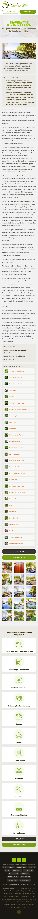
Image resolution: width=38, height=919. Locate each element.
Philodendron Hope (15, 377)
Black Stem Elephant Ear (17, 473)
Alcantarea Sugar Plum (16, 460)
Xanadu (11, 397)
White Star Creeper (15, 537)
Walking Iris (12, 429)
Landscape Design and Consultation (19, 651)
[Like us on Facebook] (14, 860)
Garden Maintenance (19, 688)
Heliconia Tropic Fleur (16, 448)
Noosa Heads (17, 870)
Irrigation (19, 779)
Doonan (32, 867)
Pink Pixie (12, 531)
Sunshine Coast (25, 880)
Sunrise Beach (25, 877)
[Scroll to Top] (19, 912)
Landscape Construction (19, 670)
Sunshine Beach (12, 880)
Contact (33, 884)
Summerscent (13, 524)
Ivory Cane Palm (14, 454)
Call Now (11, 12)
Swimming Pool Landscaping (19, 706)
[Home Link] (15, 5)
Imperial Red (13, 390)
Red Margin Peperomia (16, 486)
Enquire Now (28, 12)
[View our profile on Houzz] (24, 860)
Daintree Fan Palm (15, 467)
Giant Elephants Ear (15, 384)
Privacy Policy (23, 884)
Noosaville (25, 873)
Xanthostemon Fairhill (16, 435)
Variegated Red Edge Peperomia (19, 409)
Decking (19, 724)
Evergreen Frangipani (16, 544)
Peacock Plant (13, 480)
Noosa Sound (28, 870)
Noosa (7, 870)
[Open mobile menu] (35, 5)
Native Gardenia (14, 441)
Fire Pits (19, 742)
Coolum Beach (21, 867)
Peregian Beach (13, 877)
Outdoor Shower (19, 760)
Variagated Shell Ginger (17, 371)
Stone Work (19, 797)
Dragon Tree (13, 505)
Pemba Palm (13, 499)
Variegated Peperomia (16, 403)
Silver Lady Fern (14, 416)
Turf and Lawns (19, 833)
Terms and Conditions (9, 884)
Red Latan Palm (14, 518)
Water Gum (12, 512)
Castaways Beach (8, 867)
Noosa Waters (13, 873)
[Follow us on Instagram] (19, 860)
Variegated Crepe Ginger (17, 492)
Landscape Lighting (19, 815)
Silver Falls (12, 422)
